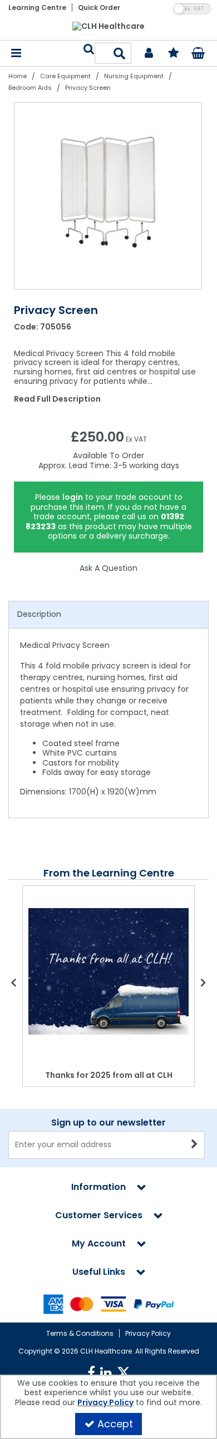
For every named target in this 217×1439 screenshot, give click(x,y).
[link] (91, 1373)
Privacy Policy (148, 1333)
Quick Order (99, 7)
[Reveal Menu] (16, 53)
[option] (108, 196)
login (72, 497)
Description (39, 614)
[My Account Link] (148, 53)
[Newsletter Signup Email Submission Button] (195, 1145)
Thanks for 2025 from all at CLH (108, 1075)
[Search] (119, 53)
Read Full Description (57, 398)
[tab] (108, 615)
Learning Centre (37, 7)
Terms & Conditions (80, 1333)
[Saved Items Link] (173, 53)
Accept (115, 1424)
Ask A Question (108, 568)
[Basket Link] (198, 54)
